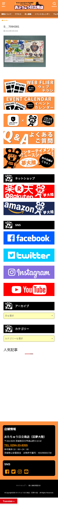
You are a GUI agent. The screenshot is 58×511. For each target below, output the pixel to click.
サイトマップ (20, 485)
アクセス (18, 14)
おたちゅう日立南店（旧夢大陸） (27, 493)
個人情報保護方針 (34, 485)
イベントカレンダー (42, 14)
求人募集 (28, 14)
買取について (6, 14)
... (26, 498)
